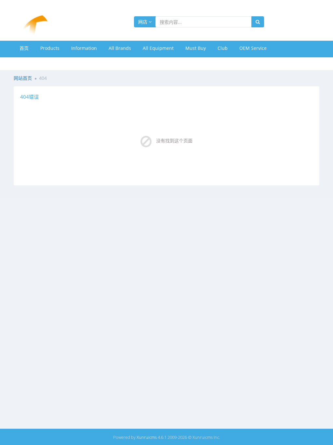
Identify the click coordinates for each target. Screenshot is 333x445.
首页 (24, 48)
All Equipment (158, 48)
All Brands (120, 48)
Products (50, 48)
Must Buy (195, 48)
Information (84, 48)
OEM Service (253, 48)
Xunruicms (147, 437)
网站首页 (23, 78)
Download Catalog (39, 63)
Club (223, 48)
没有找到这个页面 (174, 140)
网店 (143, 22)
